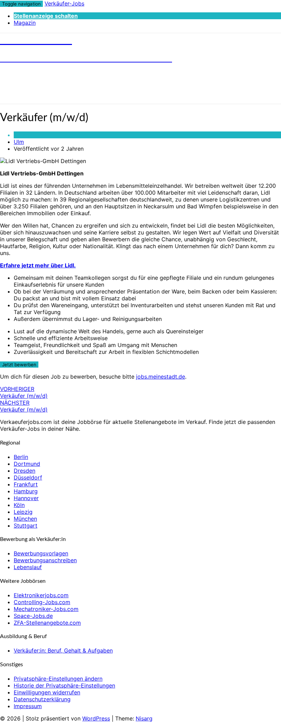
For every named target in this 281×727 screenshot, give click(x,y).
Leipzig (23, 511)
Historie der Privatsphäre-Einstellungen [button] (64, 685)
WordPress (96, 718)
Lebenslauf (28, 567)
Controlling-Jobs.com (42, 602)
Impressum (28, 706)
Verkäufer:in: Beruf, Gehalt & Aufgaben (63, 650)
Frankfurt (26, 484)
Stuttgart (25, 525)
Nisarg (144, 718)
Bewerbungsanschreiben (45, 560)
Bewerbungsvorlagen (41, 553)
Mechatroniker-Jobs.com (46, 608)
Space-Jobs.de (33, 615)
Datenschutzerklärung (42, 699)
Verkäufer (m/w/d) (24, 392)
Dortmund (27, 463)
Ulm (19, 141)
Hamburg (26, 491)
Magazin (25, 22)
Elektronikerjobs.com (41, 595)
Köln (19, 504)
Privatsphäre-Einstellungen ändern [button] (58, 678)
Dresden (24, 470)
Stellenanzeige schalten (46, 15)
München (25, 518)
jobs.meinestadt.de (160, 376)
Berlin (21, 456)
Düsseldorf (28, 477)
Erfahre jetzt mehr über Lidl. (38, 265)
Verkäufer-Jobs (64, 3)
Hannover (26, 498)
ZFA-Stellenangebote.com (47, 622)
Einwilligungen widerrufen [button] (47, 692)
